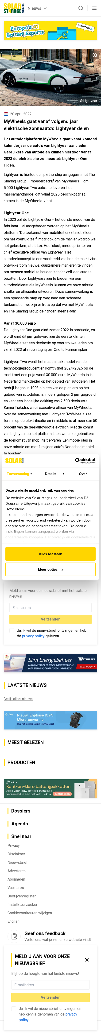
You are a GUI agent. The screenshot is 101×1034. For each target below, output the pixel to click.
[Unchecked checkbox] (13, 1008)
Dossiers (21, 811)
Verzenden (50, 997)
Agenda (19, 824)
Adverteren (17, 871)
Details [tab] (50, 474)
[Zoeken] (81, 8)
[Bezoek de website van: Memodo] (50, 30)
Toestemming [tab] (18, 474)
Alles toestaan (50, 554)
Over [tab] (83, 474)
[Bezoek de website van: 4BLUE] (50, 720)
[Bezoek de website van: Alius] (50, 788)
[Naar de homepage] (14, 8)
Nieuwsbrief (18, 862)
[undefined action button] (88, 985)
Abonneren (16, 879)
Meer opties (48, 569)
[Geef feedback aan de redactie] (14, 936)
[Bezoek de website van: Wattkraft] (50, 663)
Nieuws (34, 8)
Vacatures (16, 887)
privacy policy (33, 636)
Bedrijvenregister (22, 896)
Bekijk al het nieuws (18, 699)
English (13, 921)
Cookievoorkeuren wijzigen (30, 913)
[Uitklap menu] (94, 8)
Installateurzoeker (22, 904)
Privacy (14, 845)
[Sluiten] (87, 960)
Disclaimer (16, 854)
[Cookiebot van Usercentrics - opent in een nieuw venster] (75, 461)
